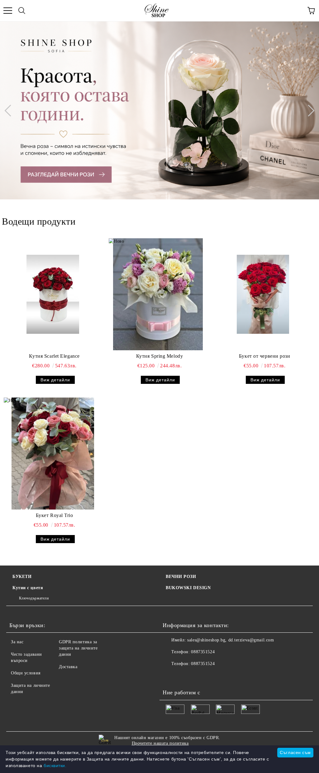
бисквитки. (55, 765)
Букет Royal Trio (54, 515)
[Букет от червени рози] (263, 294)
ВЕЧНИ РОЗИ (181, 576)
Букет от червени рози (264, 356)
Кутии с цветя (27, 587)
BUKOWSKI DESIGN (188, 587)
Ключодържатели (34, 598)
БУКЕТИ (21, 576)
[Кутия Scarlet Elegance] (53, 294)
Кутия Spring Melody (159, 356)
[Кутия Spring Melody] (158, 294)
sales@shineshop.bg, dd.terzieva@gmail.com (230, 640)
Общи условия (25, 673)
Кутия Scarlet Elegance (54, 356)
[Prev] (10, 110)
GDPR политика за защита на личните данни (78, 648)
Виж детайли (55, 379)
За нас (17, 642)
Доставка (68, 666)
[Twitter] (184, 676)
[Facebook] (171, 676)
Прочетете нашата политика (160, 743)
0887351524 (203, 652)
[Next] (308, 110)
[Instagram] (198, 676)
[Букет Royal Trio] (53, 454)
